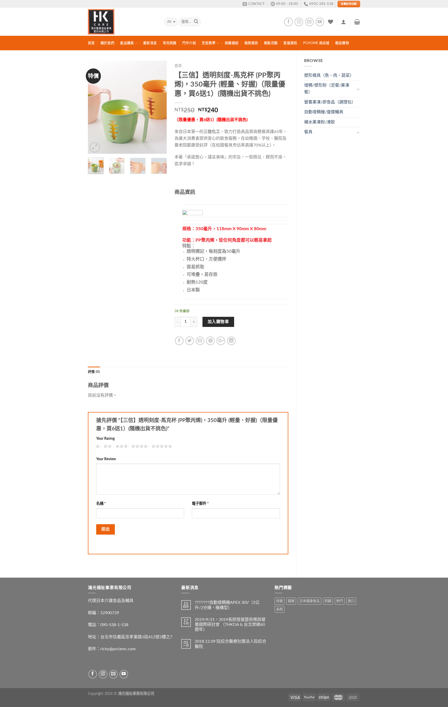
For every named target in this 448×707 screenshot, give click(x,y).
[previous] (96, 107)
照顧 (328, 601)
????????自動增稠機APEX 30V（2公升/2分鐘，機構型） (227, 605)
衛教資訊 (251, 43)
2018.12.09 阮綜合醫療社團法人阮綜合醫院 (230, 643)
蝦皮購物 (342, 43)
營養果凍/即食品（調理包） (330, 102)
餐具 (308, 132)
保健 (279, 601)
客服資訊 (290, 43)
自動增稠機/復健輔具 (323, 112)
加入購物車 (218, 322)
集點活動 (271, 43)
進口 (351, 601)
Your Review (106, 459)
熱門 (339, 601)
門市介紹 (189, 43)
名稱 (101, 504)
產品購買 (127, 43)
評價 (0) (94, 371)
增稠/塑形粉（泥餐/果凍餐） (326, 88)
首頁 (91, 43)
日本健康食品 (309, 601)
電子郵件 (200, 504)
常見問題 (170, 43)
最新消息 (150, 43)
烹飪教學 (208, 43)
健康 (291, 601)
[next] (158, 107)
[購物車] (357, 21)
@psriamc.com (122, 649)
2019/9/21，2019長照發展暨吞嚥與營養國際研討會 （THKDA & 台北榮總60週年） (230, 625)
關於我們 (107, 43)
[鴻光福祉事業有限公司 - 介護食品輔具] (122, 22)
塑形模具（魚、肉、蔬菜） (329, 75)
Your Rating (105, 438)
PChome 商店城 (316, 43)
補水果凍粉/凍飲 (319, 122)
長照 (279, 609)
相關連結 (232, 43)
